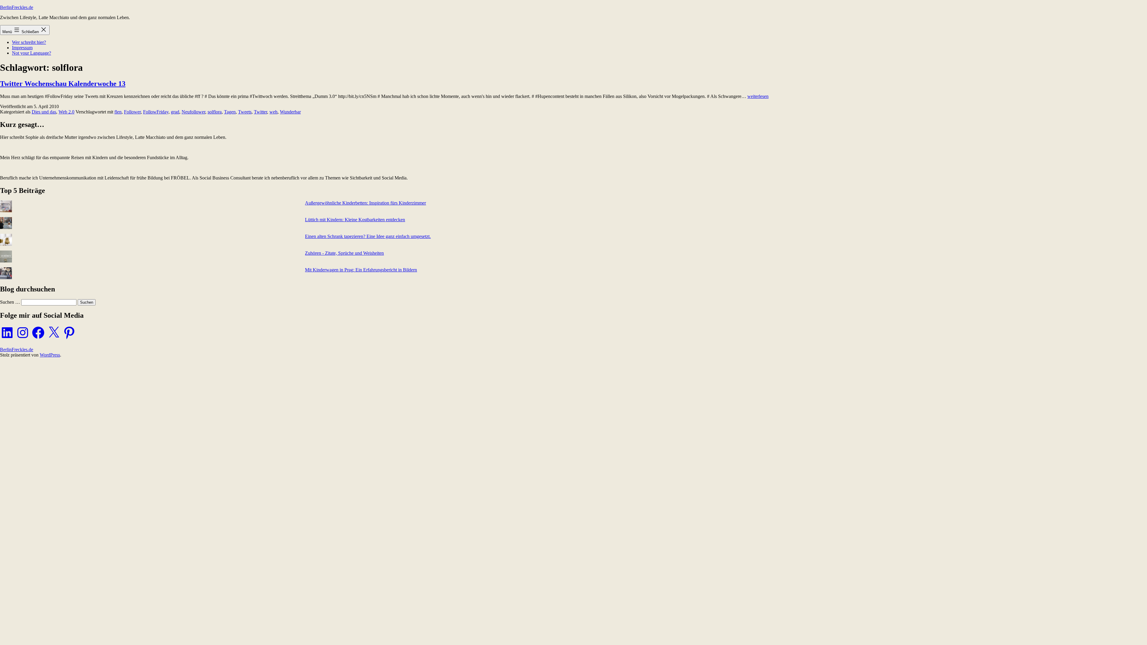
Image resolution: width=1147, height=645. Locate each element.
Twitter (260, 111)
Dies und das (44, 111)
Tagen (230, 111)
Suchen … (10, 302)
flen (118, 111)
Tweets (245, 111)
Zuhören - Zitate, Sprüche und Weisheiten (344, 253)
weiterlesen (758, 96)
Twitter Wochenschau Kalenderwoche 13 (62, 83)
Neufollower (193, 111)
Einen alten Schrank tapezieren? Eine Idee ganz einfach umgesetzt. (368, 236)
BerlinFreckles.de (16, 7)
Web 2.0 (66, 111)
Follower (132, 111)
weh (273, 111)
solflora (215, 111)
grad (175, 111)
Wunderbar (290, 111)
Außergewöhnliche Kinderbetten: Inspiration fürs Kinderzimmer (365, 202)
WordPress (50, 354)
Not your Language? (31, 53)
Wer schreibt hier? (29, 42)
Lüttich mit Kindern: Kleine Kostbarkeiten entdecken (355, 219)
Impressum (22, 47)
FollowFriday (155, 111)
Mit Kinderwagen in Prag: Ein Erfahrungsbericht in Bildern (361, 269)
